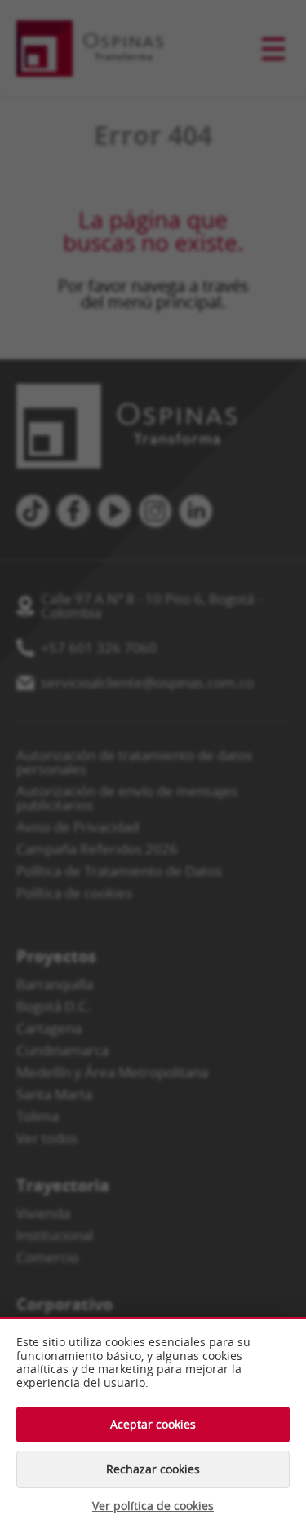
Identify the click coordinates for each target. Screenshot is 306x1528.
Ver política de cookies (153, 1506)
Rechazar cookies (153, 1469)
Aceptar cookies (153, 1424)
